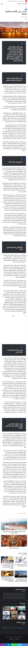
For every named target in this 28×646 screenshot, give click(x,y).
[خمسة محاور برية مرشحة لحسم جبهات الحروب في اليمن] (21, 559)
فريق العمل (11, 638)
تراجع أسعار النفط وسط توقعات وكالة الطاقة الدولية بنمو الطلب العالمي (7, 580)
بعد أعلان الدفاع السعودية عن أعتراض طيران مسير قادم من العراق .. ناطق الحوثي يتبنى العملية (7, 566)
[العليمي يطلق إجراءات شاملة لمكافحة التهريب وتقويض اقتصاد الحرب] (21, 617)
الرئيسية (24, 6)
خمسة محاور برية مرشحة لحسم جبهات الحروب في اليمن (21, 565)
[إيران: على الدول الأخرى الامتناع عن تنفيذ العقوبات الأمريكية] (14, 608)
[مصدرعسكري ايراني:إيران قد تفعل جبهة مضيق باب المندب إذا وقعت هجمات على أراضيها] (21, 574)
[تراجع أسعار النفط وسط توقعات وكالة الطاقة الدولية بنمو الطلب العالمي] (7, 574)
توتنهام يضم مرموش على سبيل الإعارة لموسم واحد (15, 1)
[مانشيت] (22, 4)
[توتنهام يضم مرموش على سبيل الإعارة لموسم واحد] (21, 613)
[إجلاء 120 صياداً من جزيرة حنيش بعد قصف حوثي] (21, 608)
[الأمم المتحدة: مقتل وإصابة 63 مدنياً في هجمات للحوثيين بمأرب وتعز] (14, 617)
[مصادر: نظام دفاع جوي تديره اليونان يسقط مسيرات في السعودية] (6, 613)
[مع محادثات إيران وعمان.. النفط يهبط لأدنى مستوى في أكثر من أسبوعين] (6, 617)
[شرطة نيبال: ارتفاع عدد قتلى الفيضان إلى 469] (6, 608)
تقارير (21, 6)
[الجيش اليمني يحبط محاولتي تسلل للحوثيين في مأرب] (14, 613)
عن (14, 638)
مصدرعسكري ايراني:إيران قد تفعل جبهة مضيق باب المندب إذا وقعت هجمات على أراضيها (21, 580)
